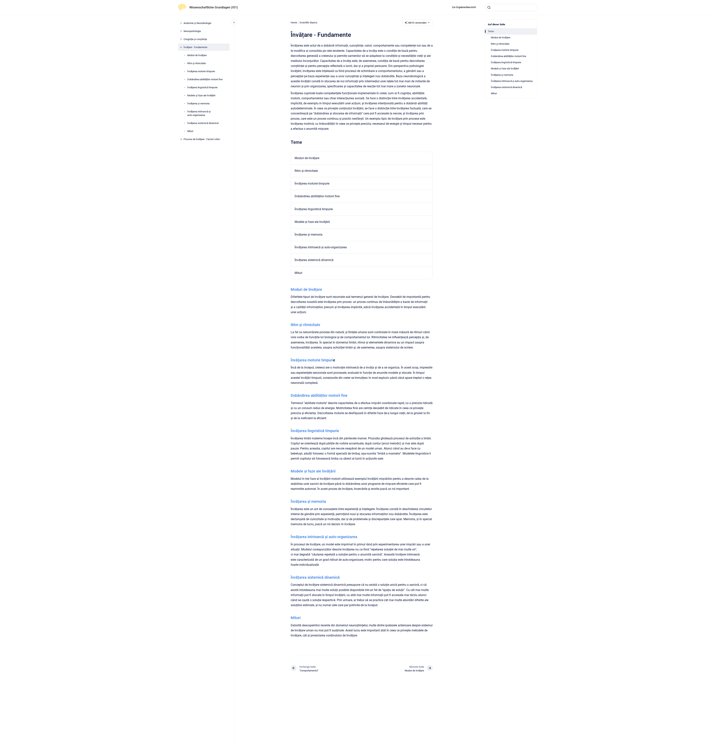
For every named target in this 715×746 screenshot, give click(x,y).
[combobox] (511, 7)
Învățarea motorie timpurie (201, 71)
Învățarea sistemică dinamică (203, 123)
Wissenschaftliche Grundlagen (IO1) (213, 7)
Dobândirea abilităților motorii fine (205, 79)
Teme (491, 31)
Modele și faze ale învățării (201, 95)
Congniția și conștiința (195, 39)
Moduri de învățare (197, 55)
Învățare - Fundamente (195, 47)
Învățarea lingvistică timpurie (202, 87)
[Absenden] (489, 7)
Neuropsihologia (192, 31)
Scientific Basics (308, 22)
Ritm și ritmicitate (196, 63)
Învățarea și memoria (198, 103)
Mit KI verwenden (417, 22)
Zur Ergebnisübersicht (464, 7)
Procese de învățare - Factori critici (202, 139)
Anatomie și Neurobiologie (197, 23)
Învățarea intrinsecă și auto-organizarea (199, 113)
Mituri (190, 131)
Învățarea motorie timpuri (312, 360)
